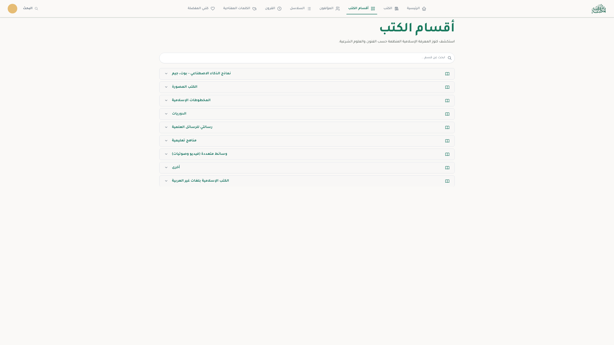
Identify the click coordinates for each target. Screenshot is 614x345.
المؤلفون (326, 8)
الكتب (388, 8)
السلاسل (297, 8)
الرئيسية (413, 8)
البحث (28, 8)
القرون (270, 8)
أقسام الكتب (358, 8)
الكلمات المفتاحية (236, 8)
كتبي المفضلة (198, 8)
